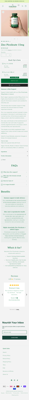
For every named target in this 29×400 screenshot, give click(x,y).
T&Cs (4, 364)
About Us (5, 374)
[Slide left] (11, 38)
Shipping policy (15, 395)
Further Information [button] (6, 155)
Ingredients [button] (4, 151)
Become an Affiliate (8, 371)
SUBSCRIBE (14, 337)
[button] (2, 6)
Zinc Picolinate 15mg (14, 299)
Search (5, 352)
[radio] (14, 65)
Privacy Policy (6, 355)
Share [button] (4, 159)
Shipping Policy (7, 361)
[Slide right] (17, 38)
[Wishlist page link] (19, 5)
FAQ (4, 368)
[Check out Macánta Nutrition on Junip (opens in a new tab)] (17, 309)
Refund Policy (6, 358)
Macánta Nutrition (13, 391)
